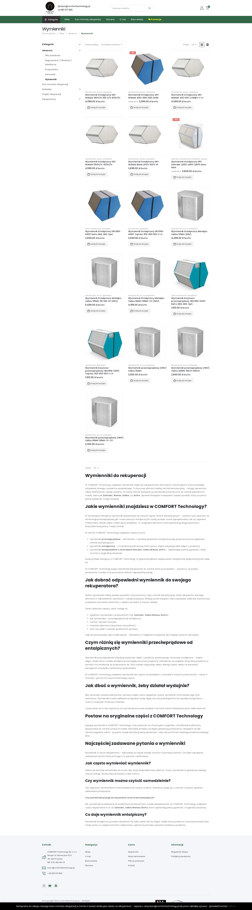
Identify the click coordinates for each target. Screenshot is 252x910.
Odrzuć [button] (232, 906)
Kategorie (53, 19)
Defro (87, 229)
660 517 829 (66, 9)
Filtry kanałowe (52, 55)
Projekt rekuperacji (51, 94)
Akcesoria (47, 50)
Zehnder (204, 159)
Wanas (99, 92)
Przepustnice (51, 69)
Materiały (46, 89)
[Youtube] (50, 886)
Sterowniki (50, 74)
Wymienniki (107, 92)
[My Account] (202, 8)
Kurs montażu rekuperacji (88, 19)
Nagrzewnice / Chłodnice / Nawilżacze (58, 62)
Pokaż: (186, 44)
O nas (123, 19)
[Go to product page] (104, 69)
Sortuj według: (92, 44)
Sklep (67, 19)
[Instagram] (44, 886)
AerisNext (175, 159)
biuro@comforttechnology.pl (75, 6)
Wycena (110, 19)
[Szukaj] (150, 8)
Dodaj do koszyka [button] (97, 107)
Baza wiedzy (137, 19)
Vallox (185, 229)
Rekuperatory (90, 92)
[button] (201, 44)
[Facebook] (56, 886)
